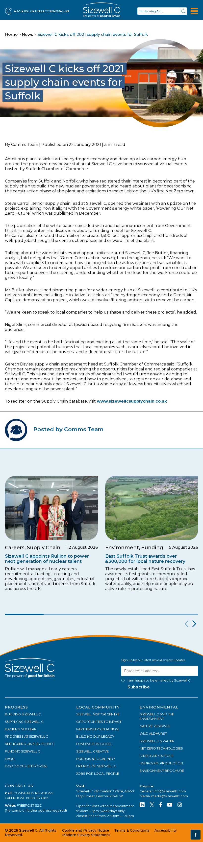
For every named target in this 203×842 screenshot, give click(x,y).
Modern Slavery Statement (86, 835)
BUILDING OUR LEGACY (95, 736)
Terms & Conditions (132, 830)
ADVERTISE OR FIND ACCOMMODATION (41, 11)
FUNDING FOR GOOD (93, 744)
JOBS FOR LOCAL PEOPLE (97, 773)
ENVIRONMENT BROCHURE (162, 771)
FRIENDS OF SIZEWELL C (96, 766)
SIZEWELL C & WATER (157, 741)
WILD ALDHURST (153, 733)
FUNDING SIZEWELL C (22, 751)
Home (11, 34)
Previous (186, 624)
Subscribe (138, 687)
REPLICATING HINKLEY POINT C (30, 744)
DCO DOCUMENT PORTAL (26, 766)
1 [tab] (24, 614)
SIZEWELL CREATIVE (92, 751)
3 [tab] (101, 614)
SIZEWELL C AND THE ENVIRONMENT (157, 716)
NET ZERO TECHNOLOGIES (161, 748)
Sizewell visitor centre (98, 714)
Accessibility (165, 830)
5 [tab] (178, 614)
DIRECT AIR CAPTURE (157, 756)
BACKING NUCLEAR (20, 729)
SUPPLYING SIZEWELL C (24, 722)
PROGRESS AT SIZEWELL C (26, 736)
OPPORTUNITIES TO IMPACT (98, 722)
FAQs (9, 759)
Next (193, 624)
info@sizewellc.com (170, 791)
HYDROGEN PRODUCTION (161, 763)
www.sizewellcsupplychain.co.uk (132, 401)
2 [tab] (63, 614)
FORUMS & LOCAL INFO (95, 759)
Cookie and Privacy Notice (85, 830)
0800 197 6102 (37, 798)
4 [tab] (140, 614)
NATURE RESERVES (155, 726)
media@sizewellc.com (169, 796)
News (27, 34)
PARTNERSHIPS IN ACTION (97, 729)
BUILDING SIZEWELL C (23, 714)
